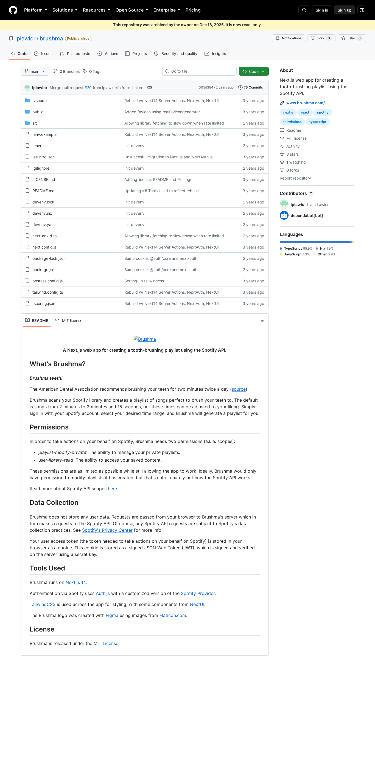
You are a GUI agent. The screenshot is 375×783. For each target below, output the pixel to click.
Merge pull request (66, 87)
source (239, 389)
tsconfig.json (43, 303)
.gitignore (40, 168)
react (305, 112)
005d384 (206, 87)
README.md (43, 190)
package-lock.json (49, 258)
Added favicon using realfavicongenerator (162, 111)
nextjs (288, 112)
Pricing (193, 10)
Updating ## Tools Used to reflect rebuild (161, 190)
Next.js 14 (76, 582)
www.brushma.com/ (305, 102)
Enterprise (164, 10)
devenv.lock (43, 202)
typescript (317, 122)
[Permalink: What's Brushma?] (26, 364)
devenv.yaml (43, 224)
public (37, 111)
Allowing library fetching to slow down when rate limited (174, 123)
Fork (323, 38)
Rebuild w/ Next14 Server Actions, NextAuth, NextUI (171, 100)
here (112, 488)
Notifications (291, 38)
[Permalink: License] (26, 629)
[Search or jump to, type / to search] (304, 9)
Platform (33, 10)
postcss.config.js (47, 281)
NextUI (197, 604)
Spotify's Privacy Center (107, 530)
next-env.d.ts (44, 235)
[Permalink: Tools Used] (26, 568)
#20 (88, 87)
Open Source (130, 10)
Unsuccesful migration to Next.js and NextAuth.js (168, 157)
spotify (323, 112)
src (35, 123)
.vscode (39, 100)
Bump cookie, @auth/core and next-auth (160, 258)
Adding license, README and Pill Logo (158, 179)
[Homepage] (13, 9)
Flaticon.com (172, 615)
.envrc (38, 145)
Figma (112, 615)
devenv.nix (42, 213)
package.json (44, 269)
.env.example (44, 134)
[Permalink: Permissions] (26, 427)
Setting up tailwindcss (144, 281)
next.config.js (44, 247)
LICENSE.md (43, 179)
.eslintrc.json (43, 157)
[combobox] (201, 71)
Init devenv (134, 145)
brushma (51, 38)
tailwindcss (292, 122)
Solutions (62, 10)
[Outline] (261, 320)
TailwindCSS (42, 604)
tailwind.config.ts (47, 292)
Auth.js (103, 593)
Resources (94, 10)
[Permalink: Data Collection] (26, 502)
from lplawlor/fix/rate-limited (118, 87)
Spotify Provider (198, 593)
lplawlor (25, 38)
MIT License (106, 643)
